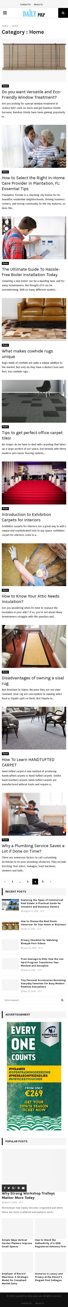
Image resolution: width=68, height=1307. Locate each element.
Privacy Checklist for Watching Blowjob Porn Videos (39, 942)
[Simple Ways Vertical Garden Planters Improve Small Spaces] (17, 1228)
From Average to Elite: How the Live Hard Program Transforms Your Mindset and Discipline (42, 962)
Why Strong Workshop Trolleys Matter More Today (28, 1195)
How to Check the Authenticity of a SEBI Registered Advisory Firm (50, 1243)
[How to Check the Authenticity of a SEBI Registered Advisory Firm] (50, 1228)
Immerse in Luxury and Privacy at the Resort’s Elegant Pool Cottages (49, 1277)
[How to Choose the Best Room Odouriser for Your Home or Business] (10, 926)
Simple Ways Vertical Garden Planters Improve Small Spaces (17, 1243)
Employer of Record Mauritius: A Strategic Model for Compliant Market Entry (15, 1278)
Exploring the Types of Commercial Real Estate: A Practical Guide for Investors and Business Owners (42, 903)
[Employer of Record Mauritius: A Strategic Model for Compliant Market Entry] (17, 1262)
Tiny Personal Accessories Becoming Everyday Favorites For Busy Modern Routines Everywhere (43, 983)
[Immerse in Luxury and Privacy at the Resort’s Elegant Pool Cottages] (50, 1262)
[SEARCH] (62, 1000)
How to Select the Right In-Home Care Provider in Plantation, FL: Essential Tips (33, 183)
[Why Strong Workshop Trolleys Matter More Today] (34, 1170)
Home (5, 86)
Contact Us (25, 4)
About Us (38, 4)
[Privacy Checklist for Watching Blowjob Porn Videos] (10, 945)
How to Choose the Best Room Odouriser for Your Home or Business (43, 923)
